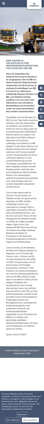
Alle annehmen (30, 420)
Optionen (22, 414)
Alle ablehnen (13, 420)
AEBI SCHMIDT (20, 335)
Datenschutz (19, 353)
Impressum (33, 351)
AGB (28, 353)
